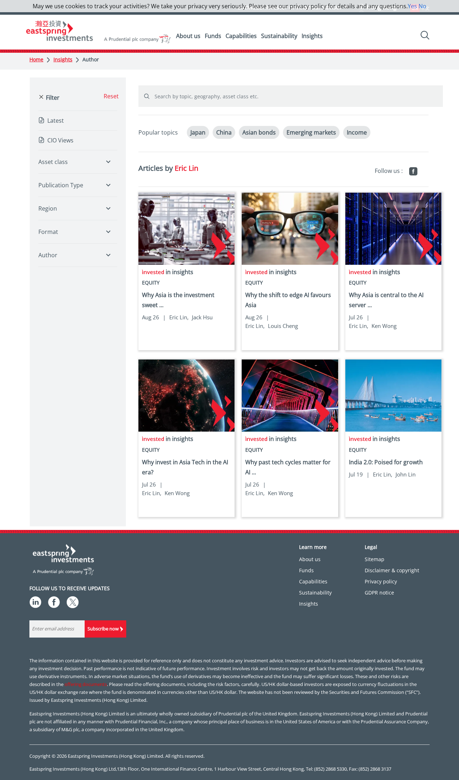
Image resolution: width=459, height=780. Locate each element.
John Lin (406, 474)
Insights (312, 36)
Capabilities (241, 36)
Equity (151, 282)
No (422, 6)
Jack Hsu (202, 317)
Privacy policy (381, 581)
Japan (197, 132)
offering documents (86, 684)
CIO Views (60, 140)
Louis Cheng (283, 325)
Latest (55, 120)
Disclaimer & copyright (392, 570)
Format (48, 232)
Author (90, 59)
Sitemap (374, 559)
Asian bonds (259, 132)
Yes (412, 6)
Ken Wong (384, 325)
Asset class (53, 162)
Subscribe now (103, 628)
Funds (213, 36)
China (224, 132)
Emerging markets (311, 132)
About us (188, 36)
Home (36, 59)
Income (357, 132)
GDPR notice (379, 592)
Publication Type (60, 185)
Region (47, 208)
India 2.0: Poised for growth (386, 462)
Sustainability (279, 36)
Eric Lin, (179, 317)
